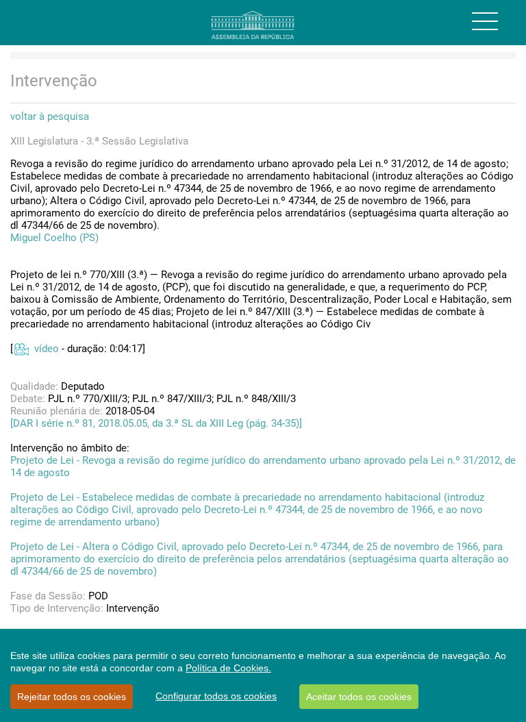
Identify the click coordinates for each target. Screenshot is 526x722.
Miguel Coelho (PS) (54, 238)
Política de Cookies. (228, 667)
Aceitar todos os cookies (359, 696)
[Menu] (484, 21)
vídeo (46, 349)
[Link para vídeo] (21, 349)
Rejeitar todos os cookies (71, 696)
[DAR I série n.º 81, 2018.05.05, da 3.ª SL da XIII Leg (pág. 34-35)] (156, 423)
